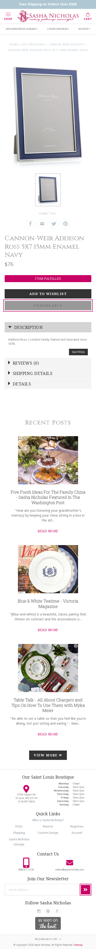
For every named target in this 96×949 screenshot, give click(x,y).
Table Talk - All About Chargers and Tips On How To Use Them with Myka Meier (48, 705)
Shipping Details (32, 373)
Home (13, 44)
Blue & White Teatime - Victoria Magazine (48, 603)
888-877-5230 (26, 869)
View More (46, 755)
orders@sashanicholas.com (69, 869)
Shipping (19, 833)
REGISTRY (84, 28)
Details (21, 384)
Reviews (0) (25, 363)
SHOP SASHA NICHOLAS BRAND (21, 28)
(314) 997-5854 (26, 801)
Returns (48, 826)
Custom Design (48, 833)
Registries (77, 826)
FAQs (19, 826)
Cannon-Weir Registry (67, 44)
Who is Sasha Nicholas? (48, 820)
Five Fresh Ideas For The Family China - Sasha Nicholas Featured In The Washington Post (48, 497)
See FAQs (78, 352)
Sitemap (78, 944)
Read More (48, 531)
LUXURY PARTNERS (57, 28)
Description (28, 327)
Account (77, 833)
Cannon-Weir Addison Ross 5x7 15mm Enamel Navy (48, 50)
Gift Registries (33, 44)
